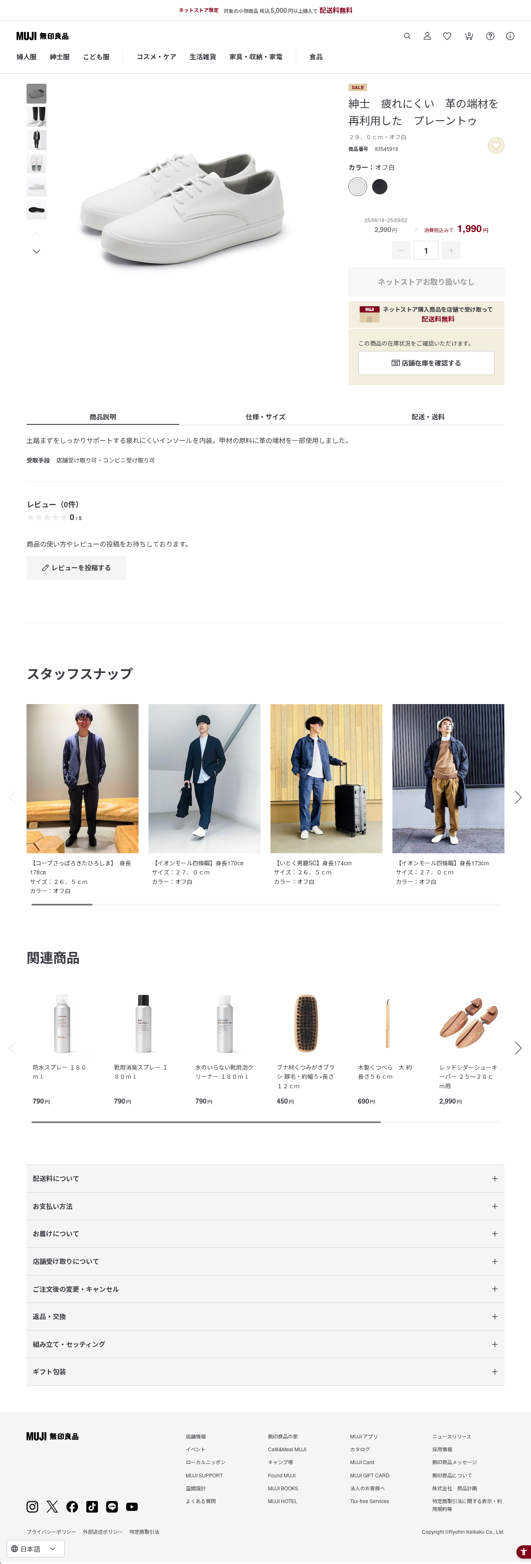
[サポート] (510, 36)
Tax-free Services (369, 1500)
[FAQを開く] (490, 36)
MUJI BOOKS (283, 1487)
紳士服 (60, 56)
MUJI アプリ (364, 1436)
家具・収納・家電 (256, 56)
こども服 (96, 56)
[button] (36, 234)
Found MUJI (281, 1475)
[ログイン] (427, 36)
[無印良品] (52, 1436)
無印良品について (452, 1475)
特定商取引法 (144, 1531)
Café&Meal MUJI (287, 1449)
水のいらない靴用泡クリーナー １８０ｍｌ (224, 1071)
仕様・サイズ (265, 416)
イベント (196, 1449)
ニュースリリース (451, 1436)
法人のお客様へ (367, 1487)
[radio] (357, 186)
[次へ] (522, 1048)
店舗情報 (196, 1436)
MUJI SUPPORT (204, 1475)
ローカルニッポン (206, 1461)
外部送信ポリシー (103, 1531)
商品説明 (103, 416)
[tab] (36, 94)
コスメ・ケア (156, 56)
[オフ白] (357, 186)
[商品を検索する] (407, 36)
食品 (316, 56)
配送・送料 (428, 416)
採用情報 (442, 1449)
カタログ (360, 1449)
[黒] (379, 186)
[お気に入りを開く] (447, 36)
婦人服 (27, 56)
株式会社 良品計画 (454, 1487)
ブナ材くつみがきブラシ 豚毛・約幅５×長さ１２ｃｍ (306, 1076)
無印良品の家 (283, 1436)
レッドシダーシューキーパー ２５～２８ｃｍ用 (468, 1076)
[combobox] (35, 1548)
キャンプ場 (280, 1461)
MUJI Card (362, 1461)
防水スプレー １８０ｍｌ (60, 1071)
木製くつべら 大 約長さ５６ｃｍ (385, 1071)
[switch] (496, 145)
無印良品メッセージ (454, 1461)
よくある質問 (201, 1500)
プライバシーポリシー (51, 1531)
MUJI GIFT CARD (370, 1475)
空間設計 (196, 1487)
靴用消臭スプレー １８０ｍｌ (141, 1071)
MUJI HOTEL (282, 1500)
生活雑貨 (203, 56)
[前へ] (8, 1048)
